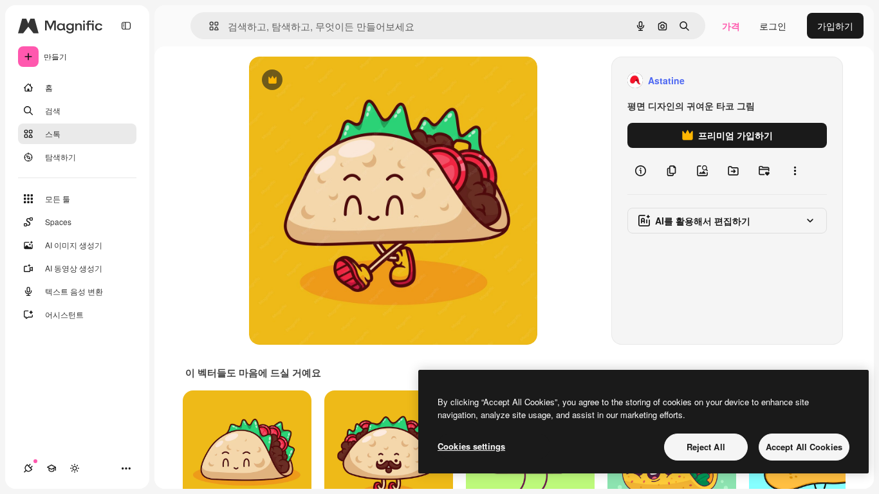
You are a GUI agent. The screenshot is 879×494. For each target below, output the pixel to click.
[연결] (28, 468)
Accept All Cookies (804, 447)
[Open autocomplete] (209, 26)
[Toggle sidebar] (126, 25)
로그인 (772, 25)
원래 (323, 80)
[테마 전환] (74, 468)
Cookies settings (471, 446)
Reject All (706, 447)
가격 (731, 25)
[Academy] (51, 468)
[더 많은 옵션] (795, 171)
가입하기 (835, 25)
